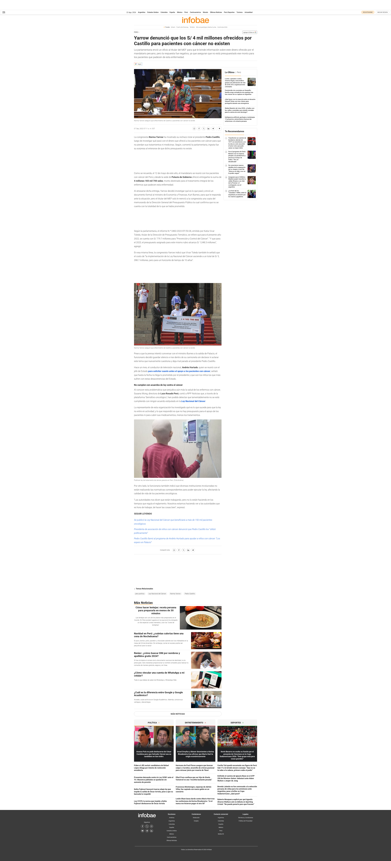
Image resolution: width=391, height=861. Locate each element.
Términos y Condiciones (245, 817)
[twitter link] (147, 826)
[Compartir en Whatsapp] (194, 128)
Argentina (141, 12)
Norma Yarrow (175, 594)
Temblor (192, 27)
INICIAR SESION (382, 12)
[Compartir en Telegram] (213, 128)
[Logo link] (195, 20)
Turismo (240, 12)
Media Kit (221, 834)
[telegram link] (147, 830)
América (171, 817)
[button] (4, 12)
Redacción (196, 817)
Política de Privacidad (245, 821)
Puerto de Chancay (182, 27)
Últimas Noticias (216, 12)
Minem (173, 27)
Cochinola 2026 (222, 27)
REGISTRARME (368, 12)
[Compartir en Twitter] (204, 128)
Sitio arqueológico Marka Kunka (206, 27)
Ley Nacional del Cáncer (157, 594)
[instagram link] (151, 826)
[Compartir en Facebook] (199, 128)
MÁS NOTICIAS (178, 714)
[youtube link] (142, 830)
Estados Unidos (153, 12)
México (179, 12)
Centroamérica (195, 12)
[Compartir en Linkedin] (208, 128)
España (172, 12)
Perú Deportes (229, 12)
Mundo (205, 12)
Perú (186, 12)
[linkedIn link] (151, 830)
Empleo (196, 821)
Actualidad (248, 12)
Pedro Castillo (190, 594)
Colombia (164, 12)
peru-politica (139, 594)
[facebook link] (142, 826)
